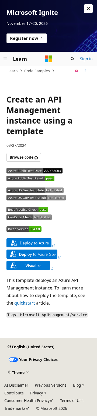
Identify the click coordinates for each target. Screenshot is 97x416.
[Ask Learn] (76, 71)
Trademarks (15, 408)
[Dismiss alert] (88, 8)
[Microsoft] (48, 58)
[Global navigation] (5, 59)
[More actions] (86, 71)
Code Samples (37, 70)
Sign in (86, 58)
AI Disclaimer (16, 385)
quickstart (24, 303)
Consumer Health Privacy (27, 400)
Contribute (14, 392)
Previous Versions (51, 385)
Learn (13, 70)
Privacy (36, 392)
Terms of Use (72, 400)
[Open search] (72, 59)
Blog (77, 385)
